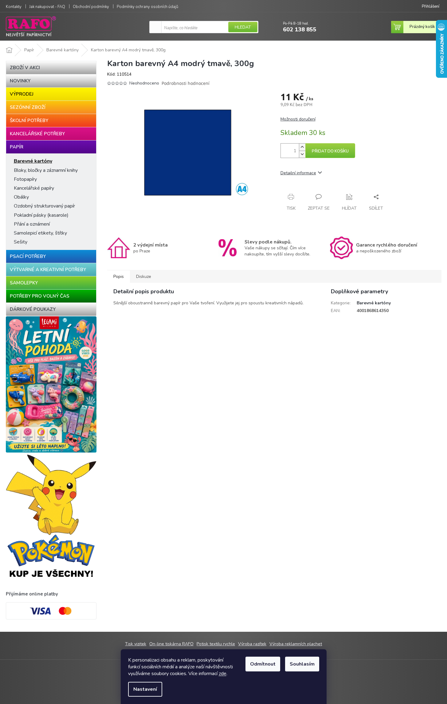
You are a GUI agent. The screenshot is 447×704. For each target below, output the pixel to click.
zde (222, 673)
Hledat (243, 27)
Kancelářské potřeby (37, 134)
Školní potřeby (29, 120)
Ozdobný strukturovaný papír (44, 206)
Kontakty (14, 7)
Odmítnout (263, 664)
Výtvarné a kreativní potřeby (48, 270)
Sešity (20, 242)
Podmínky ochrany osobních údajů (147, 7)
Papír (16, 147)
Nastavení (145, 689)
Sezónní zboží (27, 107)
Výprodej (21, 94)
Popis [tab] (118, 276)
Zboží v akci (25, 68)
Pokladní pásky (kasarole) (41, 215)
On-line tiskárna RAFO (171, 644)
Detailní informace (298, 173)
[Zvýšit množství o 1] (302, 147)
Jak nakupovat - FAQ (47, 7)
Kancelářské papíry (34, 188)
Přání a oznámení (32, 224)
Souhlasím (302, 664)
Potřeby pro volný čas (39, 296)
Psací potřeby (28, 256)
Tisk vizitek (135, 644)
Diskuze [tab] (143, 276)
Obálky (21, 197)
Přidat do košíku (330, 151)
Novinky (20, 81)
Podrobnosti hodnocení (186, 83)
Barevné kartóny (33, 161)
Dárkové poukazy (33, 309)
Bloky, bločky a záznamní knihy (46, 170)
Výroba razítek (252, 644)
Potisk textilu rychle (216, 644)
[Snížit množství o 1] (302, 154)
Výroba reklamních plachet (295, 644)
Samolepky (24, 283)
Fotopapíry (25, 179)
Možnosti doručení (298, 119)
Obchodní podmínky (91, 7)
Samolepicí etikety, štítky (40, 233)
